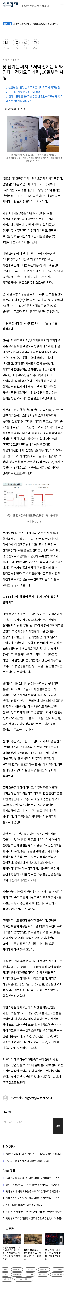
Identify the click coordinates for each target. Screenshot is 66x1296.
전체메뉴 (62, 5)
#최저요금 (43, 1274)
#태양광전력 (57, 1274)
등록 (58, 1126)
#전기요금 (17, 1269)
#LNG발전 (17, 1274)
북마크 (7, 41)
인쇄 (26, 41)
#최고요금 (30, 1269)
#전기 (5, 1274)
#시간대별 (7, 1279)
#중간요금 (44, 1269)
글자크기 (35, 41)
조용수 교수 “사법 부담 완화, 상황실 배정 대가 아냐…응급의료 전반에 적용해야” (33, 23)
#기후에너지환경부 (23, 1279)
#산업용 (30, 1274)
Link (16, 41)
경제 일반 (14, 59)
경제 (5, 59)
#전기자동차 (58, 1269)
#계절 (5, 1269)
